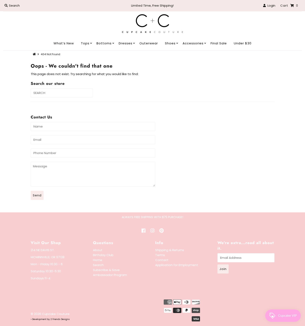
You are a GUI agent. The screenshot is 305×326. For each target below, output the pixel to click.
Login (270, 5)
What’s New (64, 43)
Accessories (193, 43)
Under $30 (242, 43)
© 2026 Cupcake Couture (50, 314)
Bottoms (104, 43)
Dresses (125, 43)
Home (97, 260)
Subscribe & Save (106, 270)
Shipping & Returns (169, 250)
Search (98, 265)
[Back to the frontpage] (35, 54)
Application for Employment (176, 265)
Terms (160, 255)
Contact (161, 260)
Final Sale (219, 43)
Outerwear (148, 43)
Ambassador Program (110, 275)
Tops (85, 43)
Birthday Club (103, 255)
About (97, 250)
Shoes (170, 43)
